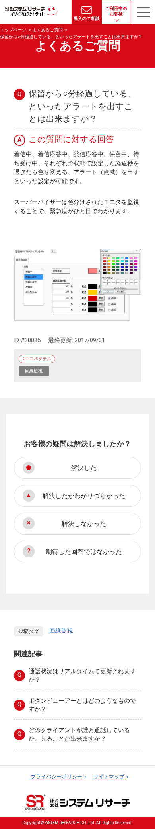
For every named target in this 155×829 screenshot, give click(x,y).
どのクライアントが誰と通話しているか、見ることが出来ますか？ (79, 734)
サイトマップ (108, 777)
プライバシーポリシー (56, 777)
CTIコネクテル (37, 358)
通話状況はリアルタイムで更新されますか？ (82, 675)
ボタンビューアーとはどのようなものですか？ (82, 705)
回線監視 (34, 371)
